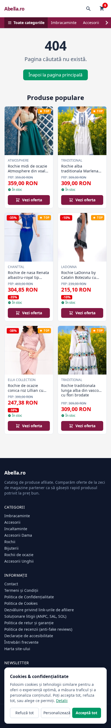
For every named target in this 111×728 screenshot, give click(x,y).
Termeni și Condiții (21, 590)
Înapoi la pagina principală (55, 75)
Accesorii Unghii (19, 561)
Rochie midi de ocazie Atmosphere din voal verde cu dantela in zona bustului (27, 173)
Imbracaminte (64, 22)
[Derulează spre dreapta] (106, 22)
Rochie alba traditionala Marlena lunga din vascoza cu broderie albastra (80, 173)
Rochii (9, 541)
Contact (11, 583)
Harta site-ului (17, 648)
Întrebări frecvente (21, 642)
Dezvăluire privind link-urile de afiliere (39, 609)
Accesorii (91, 22)
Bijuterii (11, 548)
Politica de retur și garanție (29, 622)
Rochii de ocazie (18, 554)
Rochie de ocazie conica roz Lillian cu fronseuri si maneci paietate (25, 392)
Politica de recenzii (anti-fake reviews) (38, 629)
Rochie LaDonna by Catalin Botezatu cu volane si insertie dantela (78, 279)
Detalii (62, 700)
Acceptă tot (86, 712)
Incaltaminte (15, 528)
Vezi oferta (32, 199)
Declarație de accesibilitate (28, 635)
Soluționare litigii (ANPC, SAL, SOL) (35, 616)
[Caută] (88, 8)
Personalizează (56, 712)
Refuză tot (24, 712)
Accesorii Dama (18, 535)
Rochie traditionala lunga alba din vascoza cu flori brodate (82, 390)
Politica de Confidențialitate (29, 596)
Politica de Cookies (21, 603)
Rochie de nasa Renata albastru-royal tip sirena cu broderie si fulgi (28, 279)
